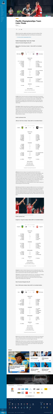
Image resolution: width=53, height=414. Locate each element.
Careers (15, 412)
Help (17, 412)
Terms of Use (9, 412)
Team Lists (17, 18)
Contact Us (19, 412)
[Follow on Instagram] (19, 399)
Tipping (2, 14)
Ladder (2, 9)
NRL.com (17, 25)
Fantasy (2, 13)
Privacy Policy (12, 412)
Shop (1, 21)
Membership (2, 17)
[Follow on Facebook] (16, 399)
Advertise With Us (22, 412)
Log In (2, 410)
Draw (2, 8)
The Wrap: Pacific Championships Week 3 (24, 37)
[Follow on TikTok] (14, 399)
